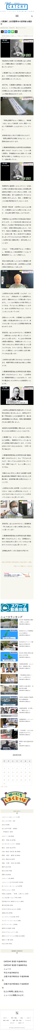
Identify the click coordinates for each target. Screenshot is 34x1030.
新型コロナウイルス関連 (10, 936)
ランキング (28, 1020)
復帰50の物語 (7, 928)
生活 (3, 824)
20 (17, 776)
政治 (3, 870)
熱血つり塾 (6, 940)
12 (13, 772)
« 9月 (2, 786)
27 (17, 780)
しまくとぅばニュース (9, 817)
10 (4, 772)
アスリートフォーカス (9, 920)
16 (29, 772)
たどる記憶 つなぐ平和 (10, 897)
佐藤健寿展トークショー (26, 719)
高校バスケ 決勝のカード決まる (23, 566)
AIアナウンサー (7, 924)
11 (8, 772)
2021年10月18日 (21, 27)
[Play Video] (17, 48)
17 (4, 776)
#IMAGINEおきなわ (9, 909)
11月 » (6, 786)
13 (17, 772)
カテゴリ (12, 1023)
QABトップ (21, 1023)
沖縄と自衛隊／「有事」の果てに (13, 893)
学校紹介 (6, 831)
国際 (3, 874)
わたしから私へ (7, 821)
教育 (3, 867)
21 (21, 776)
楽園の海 (5, 913)
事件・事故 (6, 840)
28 (21, 780)
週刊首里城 (6, 905)
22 (25, 776)
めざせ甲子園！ (7, 828)
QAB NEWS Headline (19, 1027)
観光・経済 (6, 847)
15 (25, 772)
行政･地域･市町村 (8, 851)
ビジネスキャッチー (9, 844)
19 (13, 776)
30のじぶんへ (7, 890)
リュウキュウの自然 (9, 916)
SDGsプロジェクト (8, 932)
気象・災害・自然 (8, 863)
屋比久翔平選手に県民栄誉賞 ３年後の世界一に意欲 (16, 562)
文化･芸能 (5, 859)
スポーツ (5, 836)
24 (4, 780)
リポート (5, 878)
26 (13, 780)
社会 (3, 943)
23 (29, 776)
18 (8, 776)
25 (8, 780)
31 (4, 783)
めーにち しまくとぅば (10, 886)
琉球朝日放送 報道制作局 (8, 27)
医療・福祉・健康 (8, 855)
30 (29, 780)
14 (21, 772)
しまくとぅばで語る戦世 (10, 882)
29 (25, 780)
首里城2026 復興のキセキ (11, 901)
